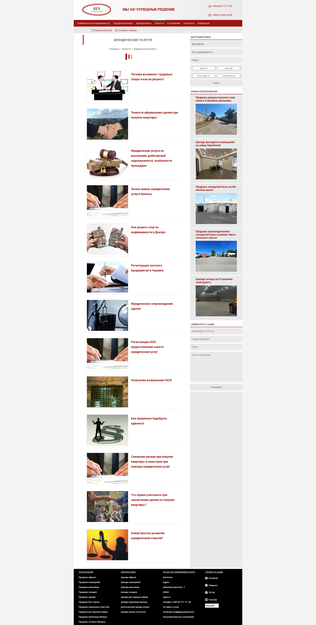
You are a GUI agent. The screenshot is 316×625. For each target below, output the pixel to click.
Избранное (204, 23)
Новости (159, 23)
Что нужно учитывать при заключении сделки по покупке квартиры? (153, 499)
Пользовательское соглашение (178, 617)
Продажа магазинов (89, 587)
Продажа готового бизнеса (92, 622)
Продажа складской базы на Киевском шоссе (216, 188)
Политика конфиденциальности (178, 612)
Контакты (189, 23)
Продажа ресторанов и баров (93, 612)
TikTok (212, 592)
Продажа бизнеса (123, 23)
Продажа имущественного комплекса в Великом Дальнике (216, 99)
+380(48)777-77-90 (222, 6)
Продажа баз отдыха (89, 602)
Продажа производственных (93, 617)
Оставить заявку (127, 30)
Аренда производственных (134, 602)
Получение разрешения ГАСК (151, 380)
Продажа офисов (87, 577)
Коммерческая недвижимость (93, 23)
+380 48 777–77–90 (181, 602)
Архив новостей (103, 30)
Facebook (213, 578)
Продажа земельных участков (94, 607)
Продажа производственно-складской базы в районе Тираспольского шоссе (216, 233)
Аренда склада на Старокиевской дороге (214, 281)
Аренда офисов (128, 577)
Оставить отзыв (171, 607)
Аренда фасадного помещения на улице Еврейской (215, 144)
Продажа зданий (87, 597)
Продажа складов (88, 592)
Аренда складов (129, 592)
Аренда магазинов (130, 587)
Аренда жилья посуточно (133, 612)
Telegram (213, 585)
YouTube (213, 599)
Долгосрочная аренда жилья (135, 607)
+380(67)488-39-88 (222, 15)
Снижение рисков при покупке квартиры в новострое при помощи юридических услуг (152, 461)
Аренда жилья (143, 23)
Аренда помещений (130, 582)
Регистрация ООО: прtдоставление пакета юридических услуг (147, 347)
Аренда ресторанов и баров (134, 597)
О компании (173, 23)
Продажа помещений (89, 582)
